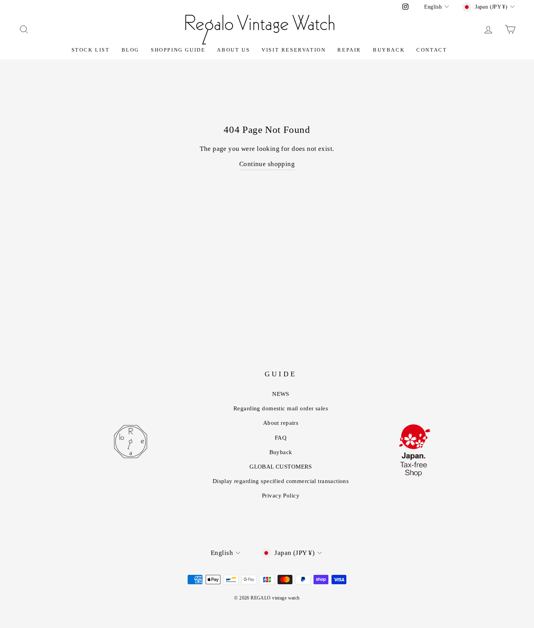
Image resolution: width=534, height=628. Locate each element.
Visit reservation (294, 50)
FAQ (281, 438)
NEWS (280, 394)
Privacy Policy (280, 495)
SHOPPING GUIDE (178, 50)
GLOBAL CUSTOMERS (280, 466)
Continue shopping (267, 164)
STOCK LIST (91, 50)
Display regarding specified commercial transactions (281, 481)
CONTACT (431, 50)
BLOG (130, 50)
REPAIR (349, 50)
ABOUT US (233, 50)
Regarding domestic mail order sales (280, 408)
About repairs (281, 423)
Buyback (389, 50)
